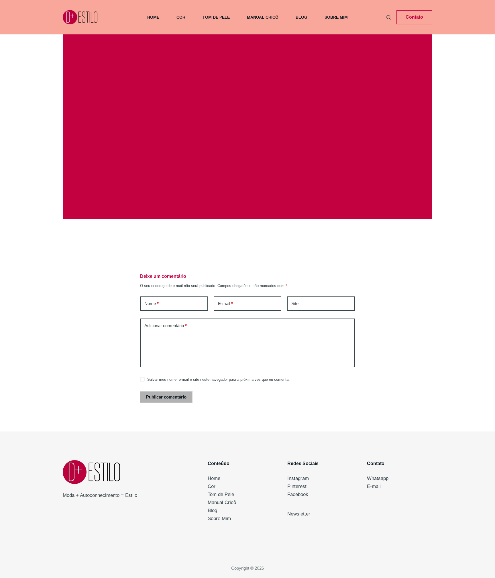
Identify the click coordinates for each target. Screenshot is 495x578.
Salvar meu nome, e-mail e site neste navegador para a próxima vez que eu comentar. (218, 379)
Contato (414, 17)
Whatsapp (377, 478)
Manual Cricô (262, 17)
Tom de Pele (216, 17)
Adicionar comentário (165, 325)
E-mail (225, 303)
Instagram (298, 478)
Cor (180, 17)
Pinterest (297, 486)
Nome (151, 303)
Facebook (297, 494)
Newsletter (298, 514)
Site (294, 303)
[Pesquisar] (388, 17)
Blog (301, 17)
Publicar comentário (166, 397)
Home (153, 17)
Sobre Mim (336, 17)
